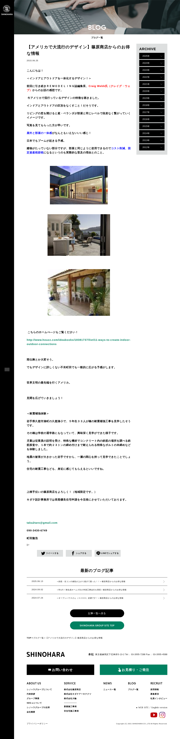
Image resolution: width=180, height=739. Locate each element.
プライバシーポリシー (37, 723)
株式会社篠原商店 (72, 689)
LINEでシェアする (110, 553)
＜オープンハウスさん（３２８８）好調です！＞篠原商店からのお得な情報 (90, 598)
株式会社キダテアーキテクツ (77, 694)
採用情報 (154, 689)
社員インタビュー (158, 698)
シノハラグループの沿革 (38, 707)
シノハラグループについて (39, 689)
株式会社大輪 (70, 698)
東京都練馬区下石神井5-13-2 (109, 654)
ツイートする (52, 553)
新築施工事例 (70, 706)
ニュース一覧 (109, 689)
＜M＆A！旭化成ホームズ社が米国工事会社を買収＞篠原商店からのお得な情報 (92, 590)
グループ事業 (33, 698)
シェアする (81, 553)
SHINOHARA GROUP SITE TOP (97, 625)
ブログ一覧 (38, 638)
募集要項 (154, 694)
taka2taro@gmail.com (42, 522)
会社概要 (31, 712)
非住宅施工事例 (71, 711)
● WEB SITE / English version (151, 707)
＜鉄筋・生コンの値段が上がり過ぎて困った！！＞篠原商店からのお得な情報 (91, 581)
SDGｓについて (34, 703)
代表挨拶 (31, 694)
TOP (29, 638)
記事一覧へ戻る (97, 613)
